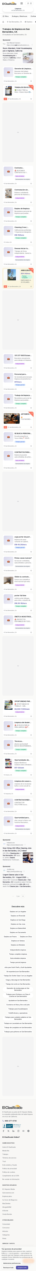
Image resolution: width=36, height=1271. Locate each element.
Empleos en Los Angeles (18, 911)
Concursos (6, 1228)
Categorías (6, 1235)
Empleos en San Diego (18, 920)
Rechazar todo (8, 1267)
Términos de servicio (9, 1158)
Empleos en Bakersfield (18, 928)
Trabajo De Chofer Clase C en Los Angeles (18, 976)
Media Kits (5, 1151)
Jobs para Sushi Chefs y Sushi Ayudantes (18, 967)
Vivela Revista (7, 1214)
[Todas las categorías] (21, 3)
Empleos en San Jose (18, 924)
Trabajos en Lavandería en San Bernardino (18, 1023)
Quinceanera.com (8, 1193)
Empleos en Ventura (18, 941)
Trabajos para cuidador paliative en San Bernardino (18, 1018)
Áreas (4, 1238)
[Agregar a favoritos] (31, 81)
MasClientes (6, 1203)
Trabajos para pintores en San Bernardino (18, 1032)
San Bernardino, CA (15, 22)
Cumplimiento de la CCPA (10, 1176)
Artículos (5, 1231)
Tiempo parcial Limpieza (18, 962)
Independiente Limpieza (18, 950)
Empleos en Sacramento (18, 932)
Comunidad (6, 1224)
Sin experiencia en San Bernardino (18, 971)
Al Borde (5, 1210)
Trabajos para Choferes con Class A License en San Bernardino (18, 995)
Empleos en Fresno (10, 936)
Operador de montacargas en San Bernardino (18, 989)
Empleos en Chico (26, 936)
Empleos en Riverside (18, 916)
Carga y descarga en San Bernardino (18, 980)
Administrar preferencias (12, 1263)
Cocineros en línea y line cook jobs (18, 1005)
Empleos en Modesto (18, 945)
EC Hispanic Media (8, 1189)
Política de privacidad (9, 1168)
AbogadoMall (6, 1207)
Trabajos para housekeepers (18, 1009)
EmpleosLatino (7, 1196)
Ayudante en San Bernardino (18, 1000)
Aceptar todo (22, 1267)
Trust (4, 1161)
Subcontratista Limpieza (18, 958)
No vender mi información (10, 1179)
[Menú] (29, 3)
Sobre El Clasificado (9, 1147)
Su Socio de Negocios (9, 1200)
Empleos (29, 22)
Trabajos (5, 1154)
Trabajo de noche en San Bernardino (18, 984)
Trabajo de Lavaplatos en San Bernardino (18, 1027)
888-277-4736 (11, 1121)
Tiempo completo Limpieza (18, 954)
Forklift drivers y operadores (18, 1013)
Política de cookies (8, 1172)
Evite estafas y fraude (9, 1165)
